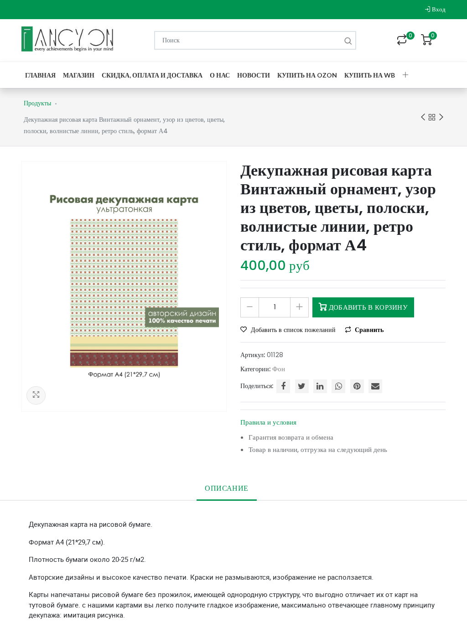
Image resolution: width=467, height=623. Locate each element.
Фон (278, 369)
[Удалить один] (249, 307)
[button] (405, 75)
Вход (438, 9)
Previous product (422, 117)
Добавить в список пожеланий (293, 329)
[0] (401, 40)
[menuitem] (40, 75)
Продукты (37, 103)
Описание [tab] (226, 488)
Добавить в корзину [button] (367, 307)
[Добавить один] (299, 307)
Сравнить (368, 329)
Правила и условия (268, 422)
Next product (441, 117)
